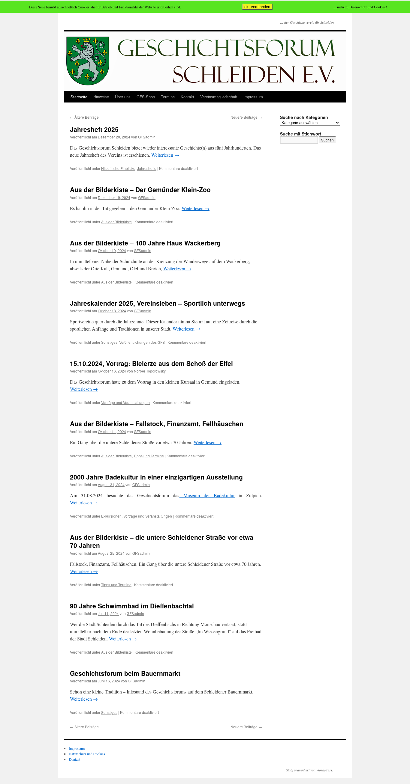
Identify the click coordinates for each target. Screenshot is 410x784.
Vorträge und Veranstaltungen (125, 402)
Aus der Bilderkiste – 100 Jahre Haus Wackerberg (145, 242)
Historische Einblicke (118, 168)
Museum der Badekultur (207, 495)
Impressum (253, 96)
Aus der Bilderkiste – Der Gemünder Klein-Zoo (140, 189)
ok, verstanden (257, 6)
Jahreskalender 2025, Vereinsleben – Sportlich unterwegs (157, 302)
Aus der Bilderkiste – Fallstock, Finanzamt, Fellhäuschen (156, 423)
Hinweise (101, 96)
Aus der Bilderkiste (116, 221)
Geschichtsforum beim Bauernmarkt (125, 673)
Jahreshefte (146, 168)
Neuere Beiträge (246, 117)
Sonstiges (109, 342)
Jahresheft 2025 (94, 129)
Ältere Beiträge (84, 117)
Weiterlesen (165, 155)
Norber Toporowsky (150, 370)
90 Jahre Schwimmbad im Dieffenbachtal (132, 605)
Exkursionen (111, 515)
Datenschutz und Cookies (87, 753)
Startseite (79, 96)
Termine (168, 96)
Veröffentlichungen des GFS (142, 342)
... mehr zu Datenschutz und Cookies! (360, 6)
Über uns (123, 96)
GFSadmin (146, 136)
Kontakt (187, 96)
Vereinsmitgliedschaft (218, 96)
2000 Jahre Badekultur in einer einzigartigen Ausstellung (156, 476)
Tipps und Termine (149, 455)
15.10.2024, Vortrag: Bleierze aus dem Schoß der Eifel (151, 363)
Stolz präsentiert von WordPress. (309, 770)
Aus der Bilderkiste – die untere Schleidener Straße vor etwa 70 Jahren (161, 541)
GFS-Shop (146, 96)
